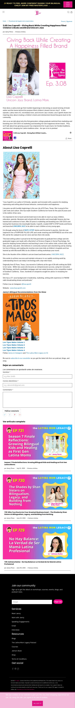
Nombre (6, 372)
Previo (63, 21)
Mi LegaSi (17, 680)
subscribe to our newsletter (21, 358)
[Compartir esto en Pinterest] (15, 415)
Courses (15, 646)
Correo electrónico (10, 381)
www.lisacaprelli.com (17, 288)
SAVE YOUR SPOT (68, 4)
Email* (14, 598)
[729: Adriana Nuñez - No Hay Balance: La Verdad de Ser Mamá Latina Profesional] (37, 541)
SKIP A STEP (29, 230)
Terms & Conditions (19, 659)
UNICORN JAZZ (19, 226)
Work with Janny (18, 617)
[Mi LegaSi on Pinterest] (15, 669)
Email (14, 626)
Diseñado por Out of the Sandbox (25, 689)
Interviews (15, 630)
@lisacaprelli (26, 284)
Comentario (8, 390)
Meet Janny (16, 613)
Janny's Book (17, 651)
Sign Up (58, 601)
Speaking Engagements (20, 621)
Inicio (4, 21)
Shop (14, 655)
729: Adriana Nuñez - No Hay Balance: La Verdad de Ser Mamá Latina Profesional (32, 563)
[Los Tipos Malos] (21, 340)
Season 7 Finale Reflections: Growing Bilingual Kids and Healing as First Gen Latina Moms (35, 463)
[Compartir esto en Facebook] (10, 415)
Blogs (14, 638)
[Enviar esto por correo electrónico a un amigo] (20, 415)
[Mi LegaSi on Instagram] (18, 669)
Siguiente (69, 21)
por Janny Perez (8, 32)
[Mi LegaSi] (37, 12)
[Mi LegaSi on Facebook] (13, 669)
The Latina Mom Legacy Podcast (24, 642)
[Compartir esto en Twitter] (5, 415)
